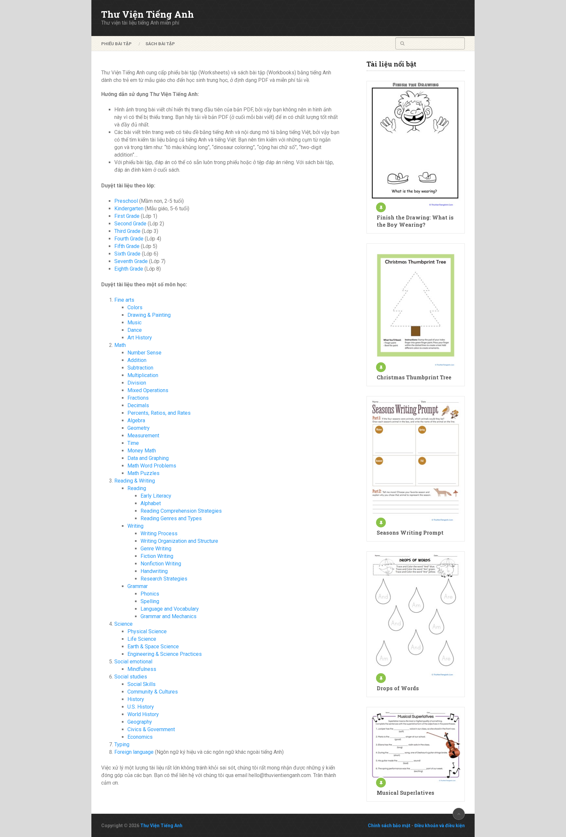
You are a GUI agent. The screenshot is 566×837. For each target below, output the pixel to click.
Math (120, 345)
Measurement (143, 435)
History (135, 699)
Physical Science (147, 631)
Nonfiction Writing (161, 564)
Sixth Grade (127, 254)
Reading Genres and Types (171, 518)
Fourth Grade (128, 239)
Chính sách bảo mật (389, 825)
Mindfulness (141, 669)
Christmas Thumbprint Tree (414, 377)
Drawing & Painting (149, 315)
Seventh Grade (131, 261)
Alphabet (151, 503)
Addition (136, 360)
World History (143, 714)
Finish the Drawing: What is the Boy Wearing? (415, 221)
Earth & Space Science (153, 646)
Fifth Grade (127, 246)
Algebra (136, 420)
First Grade (127, 216)
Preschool (126, 201)
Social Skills (141, 684)
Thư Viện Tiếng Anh (147, 14)
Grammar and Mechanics (169, 616)
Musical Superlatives (405, 792)
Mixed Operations (147, 390)
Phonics (150, 594)
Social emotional (133, 661)
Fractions (138, 398)
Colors (134, 307)
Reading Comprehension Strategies (181, 511)
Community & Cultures (152, 692)
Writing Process (159, 533)
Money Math (141, 450)
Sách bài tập (160, 43)
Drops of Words (398, 688)
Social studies (130, 677)
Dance (134, 330)
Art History (139, 337)
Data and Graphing (148, 458)
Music (134, 322)
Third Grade (127, 231)
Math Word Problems (151, 466)
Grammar (137, 586)
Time (133, 443)
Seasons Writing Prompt (410, 532)
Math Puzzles (143, 473)
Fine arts (124, 300)
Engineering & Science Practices (164, 654)
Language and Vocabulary (170, 609)
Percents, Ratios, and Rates (159, 413)
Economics (140, 737)
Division (136, 383)
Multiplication (142, 375)
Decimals (138, 405)
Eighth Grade (128, 269)
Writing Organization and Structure (179, 541)
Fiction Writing (157, 556)
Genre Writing (156, 548)
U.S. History (140, 707)
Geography (139, 722)
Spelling (150, 601)
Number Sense (144, 353)
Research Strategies (164, 579)
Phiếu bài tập (116, 43)
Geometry (138, 428)
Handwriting (154, 571)
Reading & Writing (134, 481)
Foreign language (134, 752)
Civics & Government (151, 729)
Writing (135, 526)
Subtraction (140, 368)
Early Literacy (156, 496)
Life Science (141, 639)
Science (123, 624)
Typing (121, 744)
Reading (136, 488)
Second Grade (130, 223)
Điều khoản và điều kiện (439, 825)
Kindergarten (128, 208)
